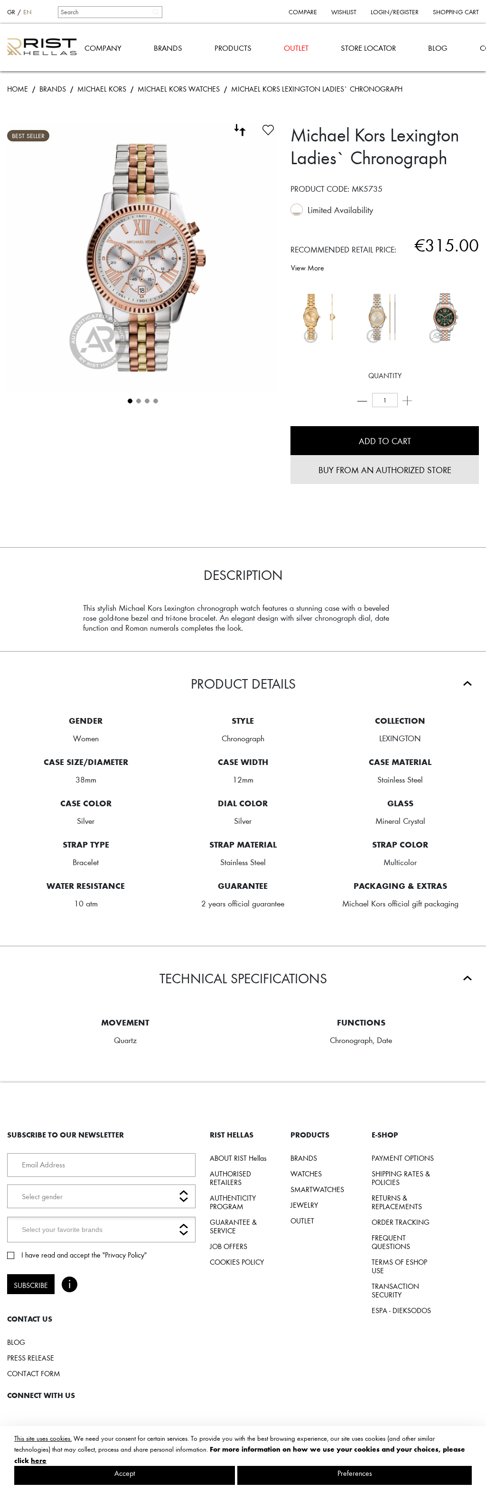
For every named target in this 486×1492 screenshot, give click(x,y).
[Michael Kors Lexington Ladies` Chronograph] (445, 317)
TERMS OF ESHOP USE (399, 1266)
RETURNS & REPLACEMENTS (397, 1202)
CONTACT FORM (33, 1373)
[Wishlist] (268, 128)
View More (307, 267)
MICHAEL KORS (101, 88)
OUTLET (296, 48)
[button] (129, 400)
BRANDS (168, 48)
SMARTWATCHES (317, 1189)
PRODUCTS (233, 48)
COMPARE (303, 12)
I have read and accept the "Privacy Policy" (84, 1254)
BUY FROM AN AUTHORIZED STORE (384, 470)
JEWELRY (304, 1205)
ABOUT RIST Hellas (238, 1158)
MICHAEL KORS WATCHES (179, 88)
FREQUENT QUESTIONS (391, 1242)
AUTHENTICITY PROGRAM (233, 1202)
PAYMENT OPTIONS (403, 1158)
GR (11, 12)
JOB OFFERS (228, 1246)
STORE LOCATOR (368, 48)
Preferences (354, 1473)
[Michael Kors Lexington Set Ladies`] (319, 317)
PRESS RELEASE (30, 1357)
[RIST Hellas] (45, 47)
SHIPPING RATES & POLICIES (401, 1178)
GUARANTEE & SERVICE (233, 1226)
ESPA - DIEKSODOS (401, 1310)
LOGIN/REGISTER (395, 12)
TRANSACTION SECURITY (395, 1290)
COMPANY (103, 48)
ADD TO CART (385, 441)
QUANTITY (385, 375)
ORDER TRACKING (401, 1222)
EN (27, 12)
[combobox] (110, 12)
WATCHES (306, 1173)
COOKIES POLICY (237, 1262)
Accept (124, 1473)
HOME (17, 88)
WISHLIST (343, 12)
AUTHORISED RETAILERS (230, 1178)
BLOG (438, 48)
